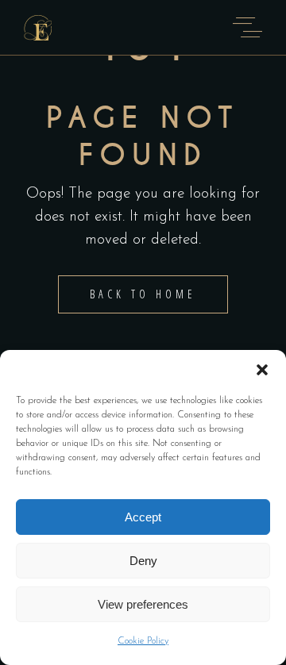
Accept (143, 517)
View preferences (143, 604)
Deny (143, 560)
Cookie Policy (143, 641)
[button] (262, 370)
